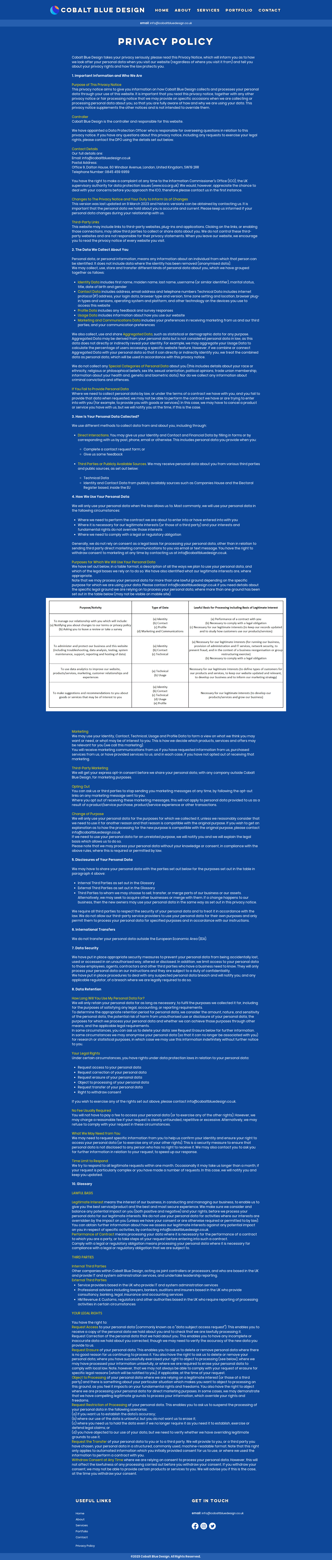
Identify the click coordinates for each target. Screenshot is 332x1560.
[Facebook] (195, 1526)
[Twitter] (212, 1526)
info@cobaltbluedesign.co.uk (171, 23)
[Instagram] (203, 1526)
